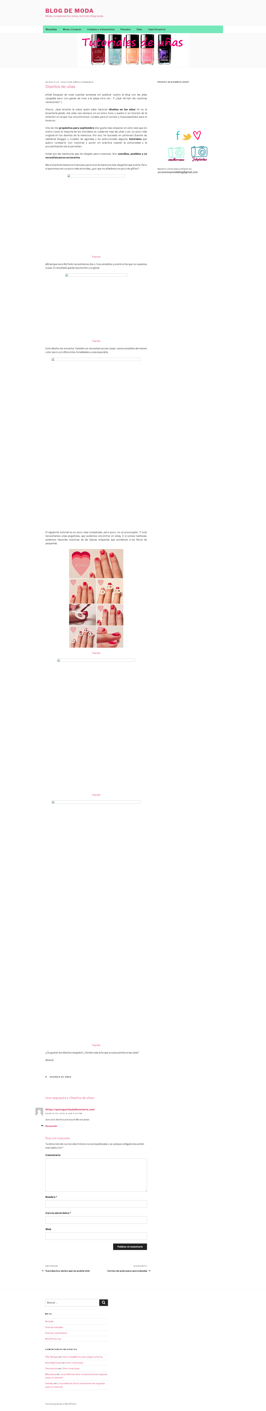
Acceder (49, 1321)
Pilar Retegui (51, 1357)
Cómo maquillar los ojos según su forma (82, 1357)
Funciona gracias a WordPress (60, 1404)
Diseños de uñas (61, 1077)
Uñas (139, 29)
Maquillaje (51, 29)
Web (48, 1229)
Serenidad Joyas (53, 1362)
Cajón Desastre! (156, 29)
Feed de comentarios (56, 1333)
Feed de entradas (54, 1327)
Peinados (126, 29)
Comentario (52, 1155)
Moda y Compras (72, 29)
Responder (51, 1126)
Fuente (96, 256)
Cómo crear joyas (74, 1362)
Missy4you (50, 1374)
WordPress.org (53, 1338)
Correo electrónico (58, 1213)
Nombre (51, 1197)
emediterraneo (83, 82)
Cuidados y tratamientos (101, 29)
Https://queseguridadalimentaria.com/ (70, 1109)
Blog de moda (69, 10)
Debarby (49, 1383)
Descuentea (51, 1368)
